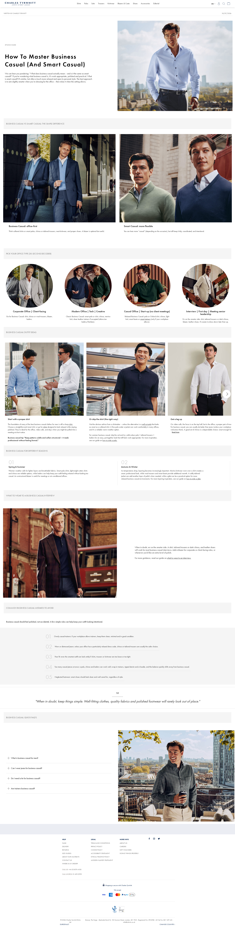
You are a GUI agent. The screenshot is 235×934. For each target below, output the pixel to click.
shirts (45, 427)
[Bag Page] (228, 3)
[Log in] (218, 3)
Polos (86, 3)
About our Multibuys (70, 857)
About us (123, 843)
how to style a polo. (109, 440)
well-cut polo (146, 424)
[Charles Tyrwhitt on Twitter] (160, 838)
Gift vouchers (125, 850)
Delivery (65, 846)
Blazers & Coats (124, 3)
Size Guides (66, 853)
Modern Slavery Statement (102, 860)
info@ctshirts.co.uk (129, 922)
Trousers (101, 3)
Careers (126, 846)
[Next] (226, 394)
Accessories (145, 3)
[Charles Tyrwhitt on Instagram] (155, 838)
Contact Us (67, 860)
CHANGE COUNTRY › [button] (167, 924)
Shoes (135, 3)
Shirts (79, 3)
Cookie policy (96, 850)
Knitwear (111, 3)
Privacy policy (96, 846)
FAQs (64, 843)
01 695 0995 (77, 874)
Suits (93, 3)
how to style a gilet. (193, 479)
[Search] (223, 3)
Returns (65, 850)
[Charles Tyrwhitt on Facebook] (150, 838)
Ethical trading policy (100, 857)
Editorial (156, 3)
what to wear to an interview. (179, 558)
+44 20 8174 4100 (75, 869)
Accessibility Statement (100, 853)
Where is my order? (70, 863)
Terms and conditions (100, 843)
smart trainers (145, 319)
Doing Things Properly (129, 853)
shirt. (71, 424)
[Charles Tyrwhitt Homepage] (20, 3)
